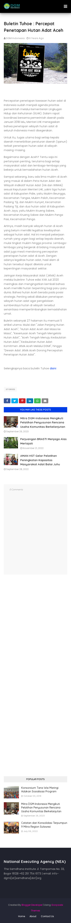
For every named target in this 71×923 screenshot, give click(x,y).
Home (21, 916)
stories (10, 389)
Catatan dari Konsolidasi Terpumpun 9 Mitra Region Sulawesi (44, 824)
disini (53, 368)
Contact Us (47, 916)
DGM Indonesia (15, 38)
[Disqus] (35, 629)
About (33, 916)
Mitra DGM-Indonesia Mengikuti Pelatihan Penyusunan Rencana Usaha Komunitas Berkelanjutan (42, 422)
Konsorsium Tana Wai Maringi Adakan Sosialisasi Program (40, 789)
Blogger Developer (32, 905)
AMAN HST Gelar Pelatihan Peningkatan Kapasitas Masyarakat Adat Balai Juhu (40, 460)
